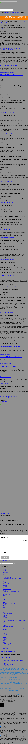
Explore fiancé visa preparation (7, 72)
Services (5, 631)
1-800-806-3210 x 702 (5, 560)
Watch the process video (5, 363)
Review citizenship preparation (7, 237)
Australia (5, 569)
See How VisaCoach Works (6, 312)
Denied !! (5, 582)
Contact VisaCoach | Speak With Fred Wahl (13, 660)
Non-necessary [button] (3, 734)
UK (4, 641)
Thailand (5, 638)
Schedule (7, 562)
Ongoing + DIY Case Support (10, 615)
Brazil (4, 570)
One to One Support (7, 613)
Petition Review (6, 622)
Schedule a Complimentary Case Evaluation (10, 48)
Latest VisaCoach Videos (8, 665)
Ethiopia (5, 586)
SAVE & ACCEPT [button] (4, 743)
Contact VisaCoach (5, 377)
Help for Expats (6, 594)
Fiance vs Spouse (7, 589)
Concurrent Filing (7, 577)
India (4, 598)
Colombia (5, 576)
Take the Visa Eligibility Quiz (6, 49)
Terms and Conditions (8, 664)
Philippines (5, 624)
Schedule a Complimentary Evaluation (8, 396)
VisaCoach (3, 683)
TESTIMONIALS (4, 401)
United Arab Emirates (8, 643)
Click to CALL (22, 21)
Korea (4, 605)
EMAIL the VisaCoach (5, 22)
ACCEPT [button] (10, 701)
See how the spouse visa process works (9, 133)
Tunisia (4, 639)
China (4, 574)
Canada (4, 573)
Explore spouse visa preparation (7, 82)
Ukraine (5, 642)
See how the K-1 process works (7, 112)
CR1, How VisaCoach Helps (9, 580)
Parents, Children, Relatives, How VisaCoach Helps (14, 620)
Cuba (4, 581)
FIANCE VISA (22, 16)
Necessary (4, 726)
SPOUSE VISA (8, 17)
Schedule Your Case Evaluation (7, 311)
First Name (4, 547)
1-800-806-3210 (11, 679)
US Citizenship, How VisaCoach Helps (12, 646)
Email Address (4, 542)
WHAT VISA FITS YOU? (13, 16)
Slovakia (5, 634)
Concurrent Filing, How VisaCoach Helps (12, 578)
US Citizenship (6, 644)
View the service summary (6, 374)
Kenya (4, 604)
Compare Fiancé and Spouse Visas (10, 346)
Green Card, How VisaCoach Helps (11, 591)
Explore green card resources (6, 181)
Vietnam (5, 647)
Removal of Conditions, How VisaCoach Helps (13, 628)
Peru (4, 621)
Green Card (5, 590)
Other (4, 616)
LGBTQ (5, 608)
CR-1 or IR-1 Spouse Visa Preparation (11, 75)
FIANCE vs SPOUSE (15, 17)
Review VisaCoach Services (8, 366)
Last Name (4, 552)
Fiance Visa (5, 587)
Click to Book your (4, 513)
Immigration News (7, 596)
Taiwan (4, 637)
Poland (4, 625)
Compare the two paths (5, 354)
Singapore (5, 633)
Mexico (4, 609)
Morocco (5, 611)
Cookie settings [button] (3, 701)
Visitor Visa (5, 648)
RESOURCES (23, 17)
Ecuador (5, 585)
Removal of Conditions (8, 626)
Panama (4, 618)
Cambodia (5, 572)
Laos (4, 607)
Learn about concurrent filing (6, 202)
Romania (5, 629)
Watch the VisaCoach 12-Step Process (11, 357)
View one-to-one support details (7, 259)
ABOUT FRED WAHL (13, 19)
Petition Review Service (7, 275)
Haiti (4, 593)
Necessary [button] (2, 724)
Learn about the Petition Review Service (9, 286)
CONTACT (20, 19)
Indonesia (5, 599)
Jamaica (4, 600)
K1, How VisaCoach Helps (9, 603)
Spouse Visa (5, 635)
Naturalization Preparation (8, 230)
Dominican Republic (7, 583)
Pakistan (5, 617)
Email (2, 562)
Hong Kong (5, 595)
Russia (4, 630)
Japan (4, 602)
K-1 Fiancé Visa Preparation (8, 65)
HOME (6, 16)
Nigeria (4, 612)
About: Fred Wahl (4, 518)
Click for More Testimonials (8, 651)
